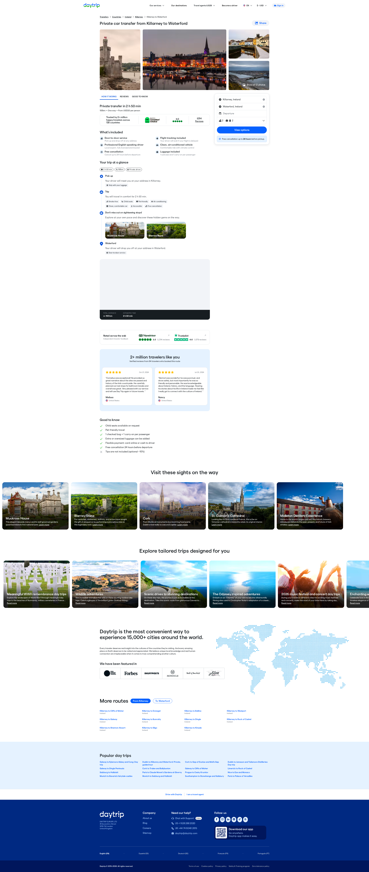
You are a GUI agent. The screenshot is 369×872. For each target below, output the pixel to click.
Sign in (280, 5)
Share (262, 23)
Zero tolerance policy (260, 866)
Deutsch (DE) (183, 853)
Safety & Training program (239, 866)
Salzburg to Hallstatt (109, 772)
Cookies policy (207, 866)
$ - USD (260, 5)
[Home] (92, 5)
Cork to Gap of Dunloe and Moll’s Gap (202, 762)
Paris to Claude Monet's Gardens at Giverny (162, 772)
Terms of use (194, 866)
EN (247, 5)
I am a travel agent (195, 794)
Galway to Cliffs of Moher (196, 768)
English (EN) (104, 853)
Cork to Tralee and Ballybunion (156, 768)
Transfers (104, 17)
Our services (155, 5)
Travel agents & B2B (203, 5)
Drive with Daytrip (173, 794)
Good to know (140, 96)
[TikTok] (239, 819)
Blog (145, 823)
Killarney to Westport (236, 711)
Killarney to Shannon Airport (112, 728)
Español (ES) (143, 853)
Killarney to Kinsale (193, 728)
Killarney (139, 17)
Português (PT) (263, 853)
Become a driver (230, 5)
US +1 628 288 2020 (185, 823)
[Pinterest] (234, 819)
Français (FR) (223, 853)
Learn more (44, 524)
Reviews (124, 96)
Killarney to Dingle (192, 719)
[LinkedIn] (228, 819)
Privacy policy (220, 866)
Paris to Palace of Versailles (240, 776)
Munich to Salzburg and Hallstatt (157, 776)
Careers (147, 828)
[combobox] (242, 99)
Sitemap (147, 833)
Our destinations (179, 5)
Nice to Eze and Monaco (239, 772)
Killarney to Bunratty (151, 719)
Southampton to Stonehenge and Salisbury (204, 776)
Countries (116, 17)
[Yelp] (245, 819)
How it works (108, 96)
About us (147, 818)
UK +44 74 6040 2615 (186, 828)
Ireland (128, 17)
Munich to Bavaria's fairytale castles (116, 776)
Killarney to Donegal (151, 711)
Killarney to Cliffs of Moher (112, 711)
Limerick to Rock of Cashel (240, 768)
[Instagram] (222, 819)
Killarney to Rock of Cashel (239, 719)
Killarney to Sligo (149, 728)
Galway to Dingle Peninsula (112, 768)
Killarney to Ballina (192, 711)
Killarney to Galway (108, 719)
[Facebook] (216, 819)
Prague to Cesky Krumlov (196, 772)
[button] (127, 386)
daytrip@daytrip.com (186, 833)
